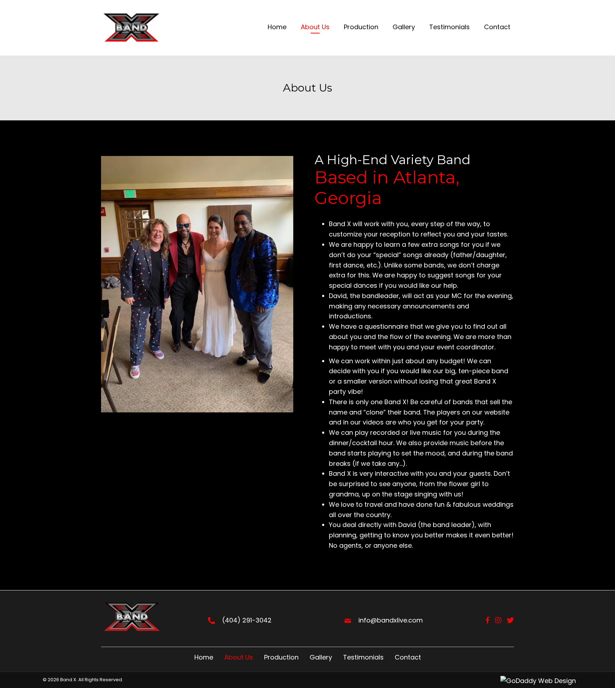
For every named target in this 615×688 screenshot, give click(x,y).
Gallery (321, 657)
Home (203, 657)
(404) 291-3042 (247, 620)
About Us (238, 657)
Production (281, 657)
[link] (277, 28)
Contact (408, 657)
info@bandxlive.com (390, 620)
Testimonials (363, 657)
